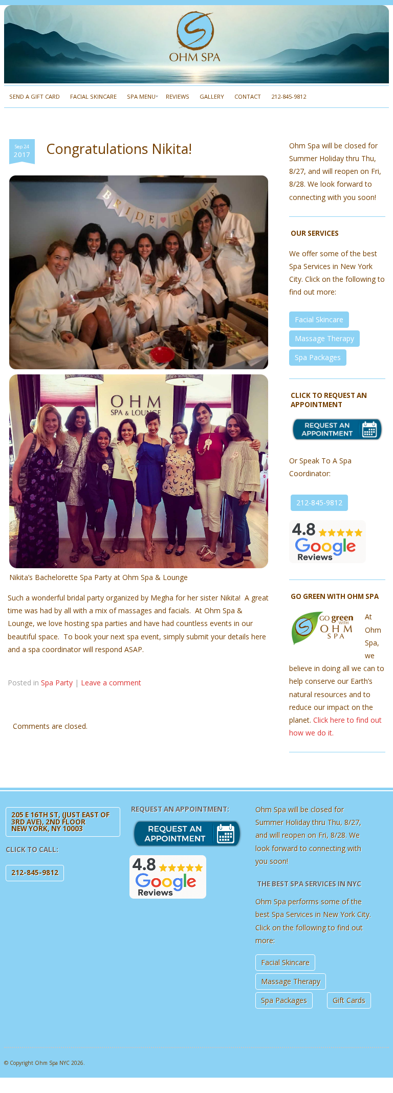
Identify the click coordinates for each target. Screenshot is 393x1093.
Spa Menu (141, 96)
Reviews (177, 96)
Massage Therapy (324, 338)
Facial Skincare (93, 96)
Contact (247, 96)
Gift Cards (349, 1000)
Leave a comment (111, 682)
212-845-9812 (288, 96)
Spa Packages (318, 357)
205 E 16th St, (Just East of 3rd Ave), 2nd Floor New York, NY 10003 (60, 821)
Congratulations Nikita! (119, 148)
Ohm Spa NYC (52, 1062)
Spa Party (57, 682)
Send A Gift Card (34, 96)
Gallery (212, 96)
